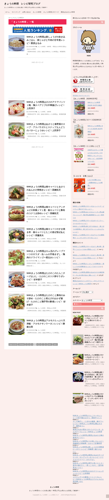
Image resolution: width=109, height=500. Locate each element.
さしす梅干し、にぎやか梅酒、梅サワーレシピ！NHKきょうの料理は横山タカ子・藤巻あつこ (88, 424)
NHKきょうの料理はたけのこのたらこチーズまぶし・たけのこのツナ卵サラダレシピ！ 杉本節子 (46, 276)
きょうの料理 (37, 12)
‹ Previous (21, 344)
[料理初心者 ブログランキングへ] (89, 80)
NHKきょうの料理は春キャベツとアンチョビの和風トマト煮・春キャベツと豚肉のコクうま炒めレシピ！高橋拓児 (46, 210)
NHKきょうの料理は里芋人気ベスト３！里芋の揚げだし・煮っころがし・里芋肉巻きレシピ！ (88, 465)
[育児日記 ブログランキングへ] (89, 90)
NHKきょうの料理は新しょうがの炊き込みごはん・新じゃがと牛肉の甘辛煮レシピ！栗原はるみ (46, 40)
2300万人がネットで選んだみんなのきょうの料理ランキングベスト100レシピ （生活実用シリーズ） (95, 155)
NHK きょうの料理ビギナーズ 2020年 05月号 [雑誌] (95, 128)
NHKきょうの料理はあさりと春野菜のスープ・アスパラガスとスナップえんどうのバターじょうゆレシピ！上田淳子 (46, 127)
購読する (78, 304)
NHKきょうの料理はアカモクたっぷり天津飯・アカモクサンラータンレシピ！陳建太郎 (46, 323)
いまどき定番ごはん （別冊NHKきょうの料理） (95, 182)
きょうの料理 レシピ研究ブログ (23, 3)
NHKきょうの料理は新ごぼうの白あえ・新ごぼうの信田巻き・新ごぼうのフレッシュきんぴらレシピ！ (88, 229)
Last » (55, 344)
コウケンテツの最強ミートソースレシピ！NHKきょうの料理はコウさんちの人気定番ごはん (88, 479)
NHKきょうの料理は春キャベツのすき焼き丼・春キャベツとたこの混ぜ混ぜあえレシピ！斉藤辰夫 (46, 232)
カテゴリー (77, 300)
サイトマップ (16, 12)
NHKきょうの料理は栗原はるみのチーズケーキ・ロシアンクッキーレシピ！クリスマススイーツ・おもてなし (88, 457)
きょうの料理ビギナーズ (51, 12)
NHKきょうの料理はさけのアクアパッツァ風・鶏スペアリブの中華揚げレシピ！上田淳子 (46, 105)
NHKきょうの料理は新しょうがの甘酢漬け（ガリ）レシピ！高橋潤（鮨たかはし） (88, 449)
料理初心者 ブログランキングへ (82, 86)
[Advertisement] (37, 79)
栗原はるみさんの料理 (68, 12)
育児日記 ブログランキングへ (81, 95)
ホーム (7, 12)
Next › (50, 344)
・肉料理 (48, 46)
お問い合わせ (26, 12)
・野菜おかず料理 (57, 46)
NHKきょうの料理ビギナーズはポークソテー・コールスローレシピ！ (94, 357)
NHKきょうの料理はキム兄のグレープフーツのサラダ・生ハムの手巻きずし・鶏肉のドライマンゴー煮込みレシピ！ (46, 254)
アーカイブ (77, 292)
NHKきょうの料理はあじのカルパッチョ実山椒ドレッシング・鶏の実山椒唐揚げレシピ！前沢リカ (88, 215)
